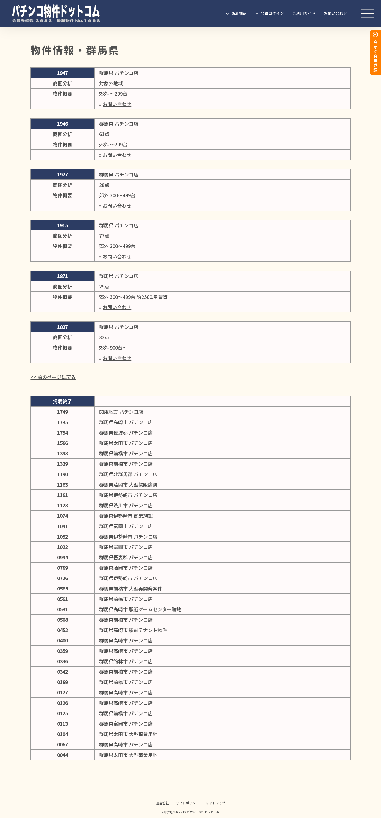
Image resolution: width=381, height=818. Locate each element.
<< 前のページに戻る (53, 376)
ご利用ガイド (304, 13)
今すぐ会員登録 (375, 56)
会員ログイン (272, 13)
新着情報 (239, 13)
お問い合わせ (335, 13)
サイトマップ (215, 802)
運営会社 (162, 802)
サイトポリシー (187, 802)
